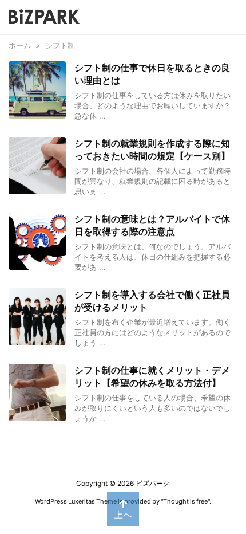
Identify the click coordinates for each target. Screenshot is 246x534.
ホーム (20, 45)
